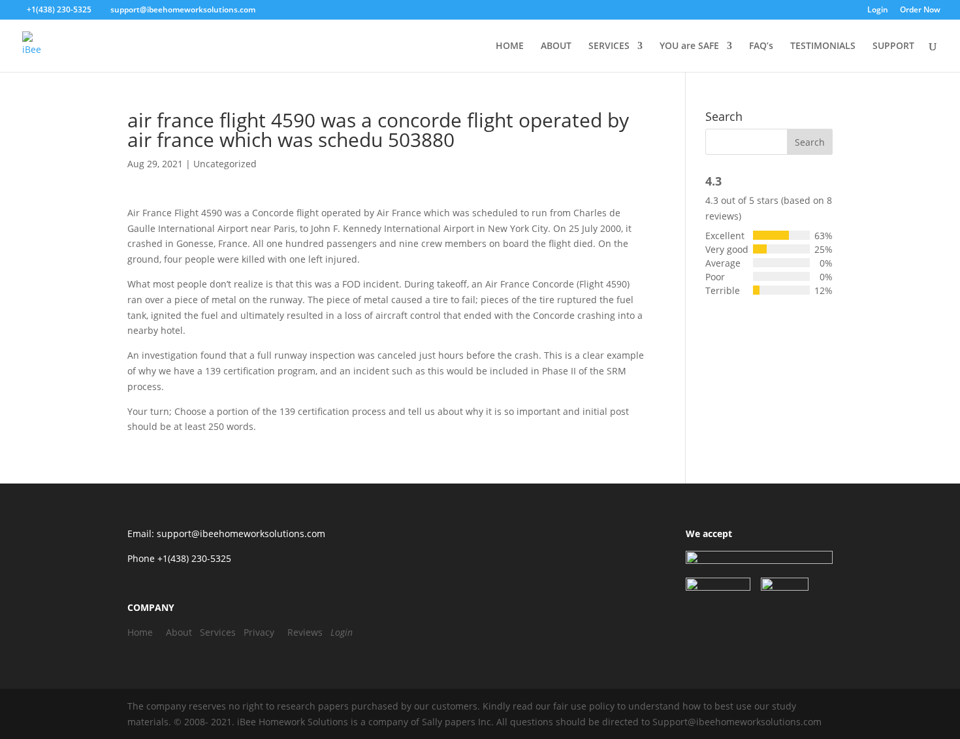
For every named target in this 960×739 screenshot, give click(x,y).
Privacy (259, 632)
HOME (510, 46)
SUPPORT (893, 46)
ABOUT (556, 46)
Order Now (920, 10)
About (179, 632)
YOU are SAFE (689, 46)
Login (877, 10)
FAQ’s (761, 46)
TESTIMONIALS (823, 46)
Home (140, 632)
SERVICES (609, 46)
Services (218, 632)
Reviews (305, 632)
